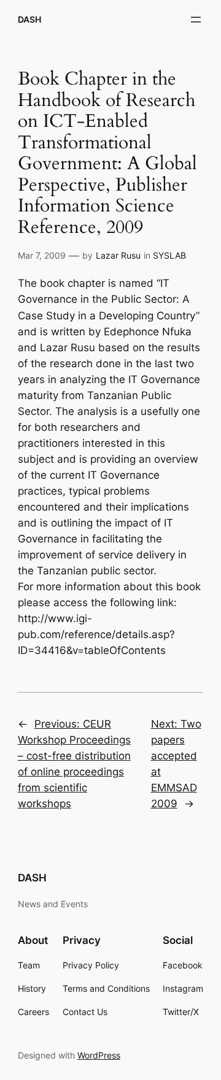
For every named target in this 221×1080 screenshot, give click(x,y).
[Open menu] (195, 19)
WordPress (98, 1055)
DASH (29, 19)
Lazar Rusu (118, 255)
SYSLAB (169, 255)
